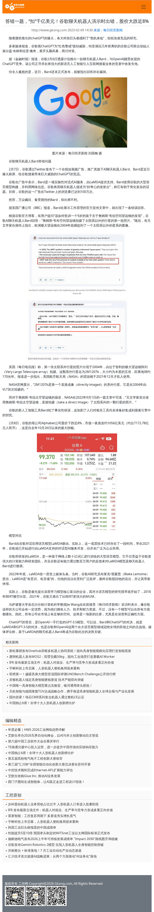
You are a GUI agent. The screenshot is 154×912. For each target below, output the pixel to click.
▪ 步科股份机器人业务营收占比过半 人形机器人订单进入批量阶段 (52, 804)
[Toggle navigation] (143, 7)
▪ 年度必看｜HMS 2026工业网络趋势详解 (35, 729)
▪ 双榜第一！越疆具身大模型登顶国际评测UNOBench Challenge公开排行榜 (61, 674)
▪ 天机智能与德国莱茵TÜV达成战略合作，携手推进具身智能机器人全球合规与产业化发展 (70, 691)
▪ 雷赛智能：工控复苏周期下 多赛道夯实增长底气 (40, 816)
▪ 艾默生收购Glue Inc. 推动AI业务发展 (32, 776)
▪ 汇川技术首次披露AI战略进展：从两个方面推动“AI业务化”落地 (51, 856)
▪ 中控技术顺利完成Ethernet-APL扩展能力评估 (39, 770)
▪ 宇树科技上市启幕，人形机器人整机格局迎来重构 (43, 668)
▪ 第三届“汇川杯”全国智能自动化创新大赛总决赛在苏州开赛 (48, 764)
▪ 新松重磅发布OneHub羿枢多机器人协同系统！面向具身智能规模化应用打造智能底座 (69, 651)
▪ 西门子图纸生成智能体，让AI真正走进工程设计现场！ (45, 781)
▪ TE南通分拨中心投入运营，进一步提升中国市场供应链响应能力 (51, 747)
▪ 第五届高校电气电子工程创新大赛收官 (34, 758)
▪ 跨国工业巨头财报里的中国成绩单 (30, 827)
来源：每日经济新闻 (108, 30)
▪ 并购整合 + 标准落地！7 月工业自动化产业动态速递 (43, 850)
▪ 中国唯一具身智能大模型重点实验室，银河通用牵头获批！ (50, 685)
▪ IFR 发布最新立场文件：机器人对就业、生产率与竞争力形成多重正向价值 (60, 662)
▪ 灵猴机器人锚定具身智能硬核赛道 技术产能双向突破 (45, 679)
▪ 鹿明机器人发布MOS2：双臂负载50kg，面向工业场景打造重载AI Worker (61, 656)
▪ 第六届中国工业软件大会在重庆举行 (32, 741)
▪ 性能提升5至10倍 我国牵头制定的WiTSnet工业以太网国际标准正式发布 (57, 833)
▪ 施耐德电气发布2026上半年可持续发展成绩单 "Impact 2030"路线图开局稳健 (61, 839)
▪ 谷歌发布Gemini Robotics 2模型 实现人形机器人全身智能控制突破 (54, 844)
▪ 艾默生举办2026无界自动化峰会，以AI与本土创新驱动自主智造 (51, 735)
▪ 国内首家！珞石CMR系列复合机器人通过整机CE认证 (45, 697)
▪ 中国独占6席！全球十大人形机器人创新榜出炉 (41, 703)
